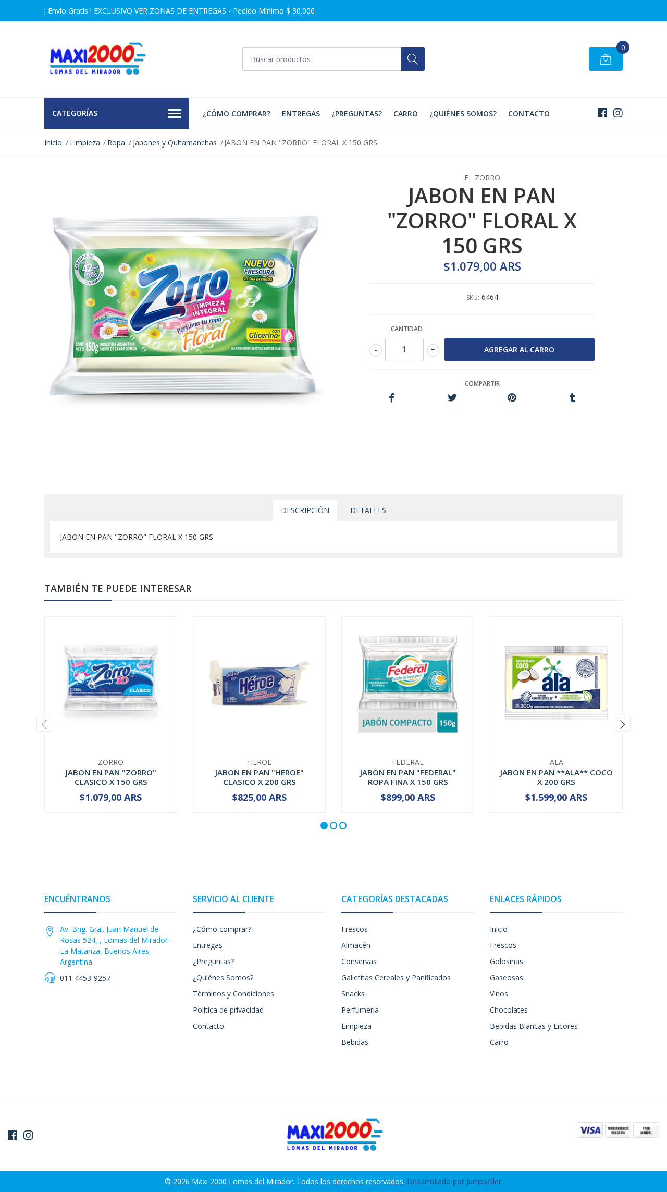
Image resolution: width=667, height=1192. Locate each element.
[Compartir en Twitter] (452, 398)
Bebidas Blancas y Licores (534, 1026)
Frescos (354, 929)
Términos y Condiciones (233, 994)
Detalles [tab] (368, 510)
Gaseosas (506, 977)
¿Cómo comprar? (236, 113)
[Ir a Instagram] (618, 113)
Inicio (53, 143)
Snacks (353, 994)
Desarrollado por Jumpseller (454, 1181)
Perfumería (360, 1010)
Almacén (355, 945)
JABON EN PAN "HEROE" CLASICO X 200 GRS (259, 777)
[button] (324, 825)
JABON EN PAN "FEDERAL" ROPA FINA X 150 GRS (408, 777)
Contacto (529, 113)
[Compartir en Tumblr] (572, 398)
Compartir (482, 383)
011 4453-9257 (85, 978)
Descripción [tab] (305, 510)
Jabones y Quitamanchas (175, 143)
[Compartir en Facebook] (391, 398)
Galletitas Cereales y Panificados (396, 977)
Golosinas (506, 961)
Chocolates (509, 1010)
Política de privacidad (228, 1010)
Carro (405, 113)
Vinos (499, 994)
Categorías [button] (74, 113)
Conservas (359, 961)
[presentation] (44, 724)
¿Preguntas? (356, 113)
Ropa (116, 143)
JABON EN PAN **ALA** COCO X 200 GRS (556, 777)
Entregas (301, 113)
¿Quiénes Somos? (463, 113)
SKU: (472, 297)
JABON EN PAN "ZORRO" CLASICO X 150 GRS (111, 777)
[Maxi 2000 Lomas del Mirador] (96, 59)
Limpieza (85, 143)
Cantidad (407, 328)
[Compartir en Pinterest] (512, 398)
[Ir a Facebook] (602, 113)
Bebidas (354, 1042)
